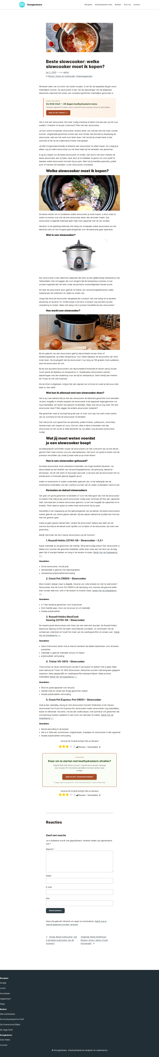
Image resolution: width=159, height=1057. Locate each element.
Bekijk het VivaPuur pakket (79, 777)
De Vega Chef (6, 1030)
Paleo (2, 1004)
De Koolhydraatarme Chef (12, 1019)
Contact (3, 1045)
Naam (48, 876)
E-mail (49, 887)
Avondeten (5, 993)
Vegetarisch (5, 999)
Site (47, 898)
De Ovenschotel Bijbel (10, 1024)
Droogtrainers (34, 4)
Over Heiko (5, 1040)
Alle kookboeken (7, 1014)
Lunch (3, 988)
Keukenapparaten (84, 76)
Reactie (50, 849)
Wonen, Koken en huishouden (61, 76)
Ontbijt (3, 983)
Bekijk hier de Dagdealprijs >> (64, 677)
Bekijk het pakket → (58, 113)
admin (66, 72)
